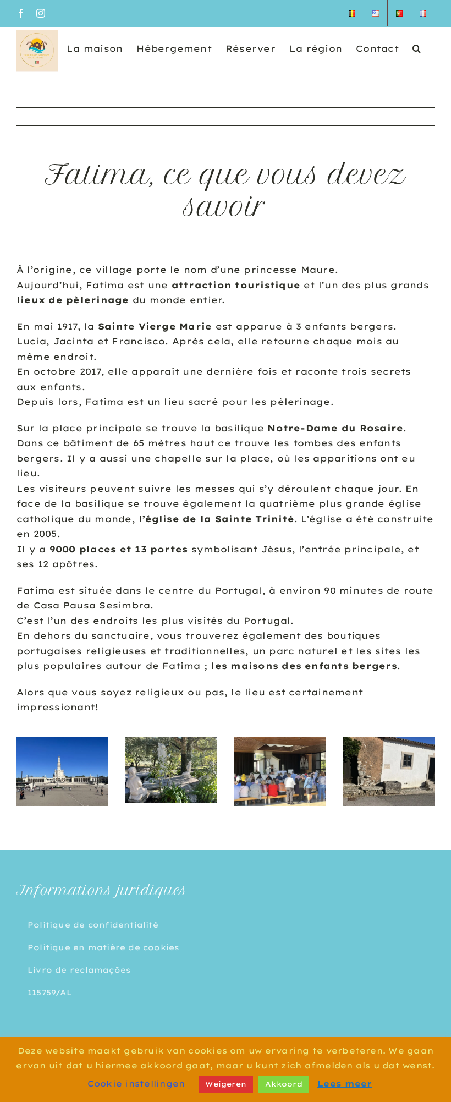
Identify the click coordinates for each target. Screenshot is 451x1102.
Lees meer (344, 1083)
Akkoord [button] (283, 1083)
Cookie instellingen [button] (136, 1083)
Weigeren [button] (225, 1083)
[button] (417, 47)
